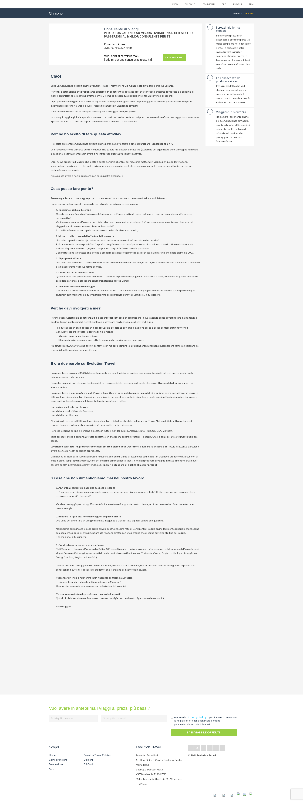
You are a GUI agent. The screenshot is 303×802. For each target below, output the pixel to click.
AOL (52, 768)
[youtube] (216, 748)
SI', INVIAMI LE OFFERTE (204, 732)
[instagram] (222, 748)
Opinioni (88, 759)
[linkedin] (203, 748)
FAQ (224, 4)
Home (236, 13)
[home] (62, 796)
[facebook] (191, 748)
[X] (197, 748)
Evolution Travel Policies (97, 755)
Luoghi (237, 4)
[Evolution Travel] (60, 5)
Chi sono (190, 4)
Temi (251, 4)
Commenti (209, 4)
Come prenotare (58, 759)
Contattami (174, 57)
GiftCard (88, 764)
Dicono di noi (56, 764)
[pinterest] (210, 748)
